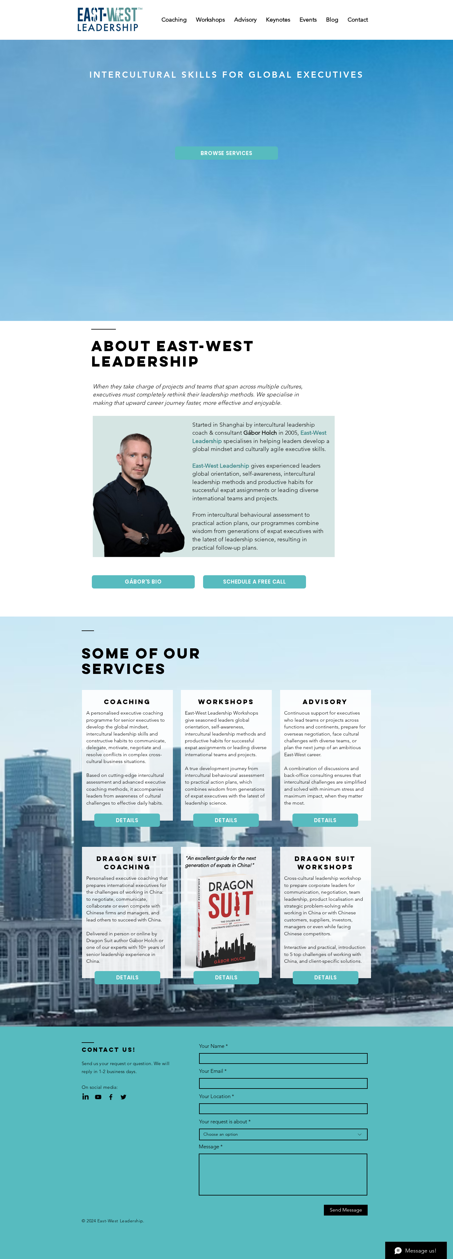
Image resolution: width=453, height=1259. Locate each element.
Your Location (215, 1096)
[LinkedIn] (85, 1097)
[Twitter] (123, 1097)
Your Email (211, 1071)
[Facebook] (111, 1097)
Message (209, 1146)
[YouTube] (98, 1097)
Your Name (211, 1046)
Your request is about (223, 1121)
